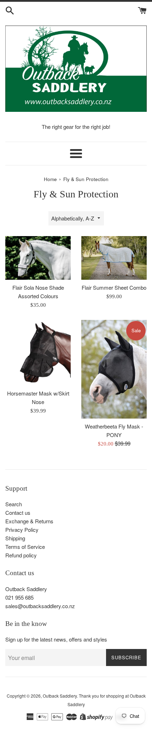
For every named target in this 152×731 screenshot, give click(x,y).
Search (13, 504)
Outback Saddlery (60, 696)
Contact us (17, 512)
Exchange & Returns (29, 521)
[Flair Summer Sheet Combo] (114, 258)
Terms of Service (25, 546)
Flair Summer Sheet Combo (114, 287)
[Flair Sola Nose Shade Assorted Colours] (38, 258)
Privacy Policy (22, 529)
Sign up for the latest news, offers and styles (56, 639)
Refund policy (21, 555)
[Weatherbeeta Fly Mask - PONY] (114, 369)
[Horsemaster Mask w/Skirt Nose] (38, 353)
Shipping (15, 538)
